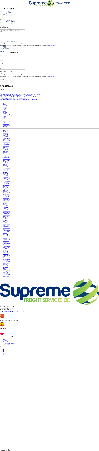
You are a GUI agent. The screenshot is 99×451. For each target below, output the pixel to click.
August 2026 (6, 130)
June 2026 (5, 133)
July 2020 (5, 217)
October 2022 (6, 182)
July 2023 (5, 172)
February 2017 (6, 271)
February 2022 (6, 192)
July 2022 (5, 186)
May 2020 (5, 220)
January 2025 (6, 155)
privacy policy (52, 45)
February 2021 (6, 208)
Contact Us (5, 341)
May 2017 (5, 267)
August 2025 (6, 146)
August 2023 (6, 170)
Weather (5, 126)
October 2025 (6, 143)
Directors (5, 107)
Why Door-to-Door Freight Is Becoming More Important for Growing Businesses (18, 99)
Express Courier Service (11, 41)
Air (3, 103)
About (4, 43)
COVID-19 (5, 105)
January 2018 (6, 256)
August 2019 (6, 231)
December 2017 (6, 258)
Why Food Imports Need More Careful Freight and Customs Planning (16, 95)
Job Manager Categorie (8, 114)
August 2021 (6, 200)
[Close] (1, 11)
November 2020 (6, 212)
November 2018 (6, 243)
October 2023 (6, 169)
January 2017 (6, 272)
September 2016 (6, 274)
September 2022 (6, 183)
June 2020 (5, 218)
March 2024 (5, 165)
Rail (4, 120)
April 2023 (5, 176)
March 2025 (5, 152)
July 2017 (5, 264)
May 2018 (5, 251)
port (4, 118)
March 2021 (5, 207)
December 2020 (6, 211)
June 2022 (5, 187)
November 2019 (6, 228)
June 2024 (5, 162)
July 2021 (5, 202)
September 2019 (6, 230)
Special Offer (6, 124)
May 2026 (5, 134)
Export (4, 26)
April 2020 (5, 221)
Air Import (8, 12)
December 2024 (6, 156)
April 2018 (5, 252)
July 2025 (5, 147)
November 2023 (6, 168)
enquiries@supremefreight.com (20, 311)
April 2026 (5, 135)
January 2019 (6, 241)
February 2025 (6, 153)
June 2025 (5, 148)
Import (4, 9)
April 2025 (5, 151)
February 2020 (6, 224)
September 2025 (6, 144)
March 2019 (5, 238)
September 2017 (6, 261)
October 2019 (6, 229)
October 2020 (6, 213)
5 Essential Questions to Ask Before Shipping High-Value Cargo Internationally (18, 96)
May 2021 (5, 204)
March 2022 (5, 191)
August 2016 (6, 276)
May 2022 (5, 189)
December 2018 (6, 242)
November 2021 (6, 196)
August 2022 (6, 185)
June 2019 (5, 234)
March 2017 (5, 269)
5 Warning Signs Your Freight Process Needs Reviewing (13, 98)
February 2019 (6, 239)
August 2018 (6, 247)
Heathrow (5, 112)
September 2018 (6, 246)
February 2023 (6, 178)
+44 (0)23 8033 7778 (6, 311)
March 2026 (5, 136)
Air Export (8, 29)
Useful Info (5, 340)
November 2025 (6, 142)
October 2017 (6, 260)
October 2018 (6, 244)
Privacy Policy (6, 344)
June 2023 (5, 173)
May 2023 (5, 174)
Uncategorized (6, 125)
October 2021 (6, 198)
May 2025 (5, 149)
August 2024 (6, 160)
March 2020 (5, 222)
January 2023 (6, 179)
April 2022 (5, 190)
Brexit (4, 104)
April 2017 (5, 268)
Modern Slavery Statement (9, 343)
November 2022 (6, 181)
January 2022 (6, 194)
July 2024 (5, 161)
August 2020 (6, 216)
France (4, 109)
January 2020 (6, 225)
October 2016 (6, 273)
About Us (5, 339)
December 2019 (6, 226)
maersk (4, 116)
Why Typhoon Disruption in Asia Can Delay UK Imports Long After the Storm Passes (20, 94)
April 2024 (5, 164)
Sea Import (8, 11)
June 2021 (5, 203)
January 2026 (6, 139)
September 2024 (6, 159)
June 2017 (5, 265)
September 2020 (6, 215)
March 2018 (5, 254)
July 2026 (5, 131)
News (4, 46)
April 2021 (5, 205)
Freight (4, 111)
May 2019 (5, 235)
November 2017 (6, 259)
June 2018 (5, 250)
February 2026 (6, 138)
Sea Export (8, 28)
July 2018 (5, 248)
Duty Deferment (9, 24)
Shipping (5, 122)
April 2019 (5, 237)
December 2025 (6, 140)
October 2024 (6, 157)
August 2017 (6, 263)
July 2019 (5, 233)
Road (4, 121)
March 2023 (5, 177)
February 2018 (6, 255)
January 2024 (6, 166)
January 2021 (6, 209)
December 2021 (6, 195)
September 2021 (6, 199)
